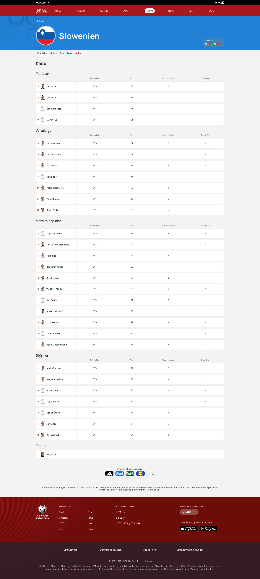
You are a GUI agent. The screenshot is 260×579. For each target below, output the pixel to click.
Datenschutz (70, 549)
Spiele (53, 53)
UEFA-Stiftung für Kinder (128, 523)
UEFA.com (121, 512)
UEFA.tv (63, 523)
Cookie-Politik (150, 549)
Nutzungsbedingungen (110, 549)
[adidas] (109, 473)
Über (90, 523)
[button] (127, 10)
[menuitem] (63, 10)
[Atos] (119, 473)
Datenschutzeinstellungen (190, 549)
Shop (90, 528)
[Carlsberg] (130, 473)
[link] (58, 10)
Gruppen (63, 517)
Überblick (42, 53)
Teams (91, 512)
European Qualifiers (41, 10)
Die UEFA (120, 517)
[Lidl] (140, 473)
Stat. (61, 528)
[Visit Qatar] (151, 473)
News (90, 517)
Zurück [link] (41, 21)
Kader (78, 53)
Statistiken (66, 53)
